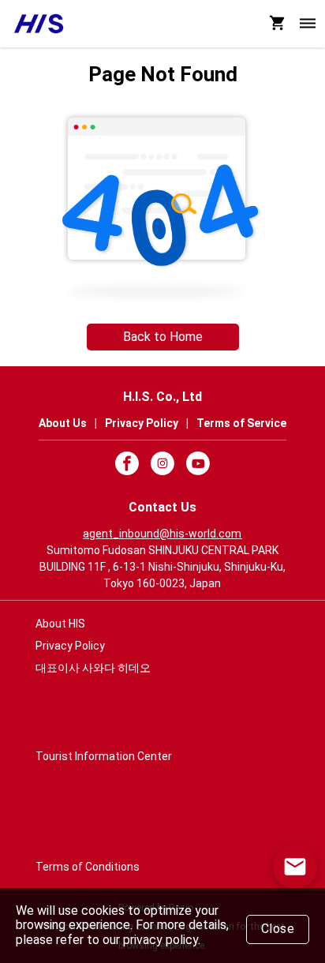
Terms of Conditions (87, 866)
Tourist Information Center (103, 756)
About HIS (60, 623)
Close (278, 928)
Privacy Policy (70, 645)
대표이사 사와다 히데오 (93, 667)
